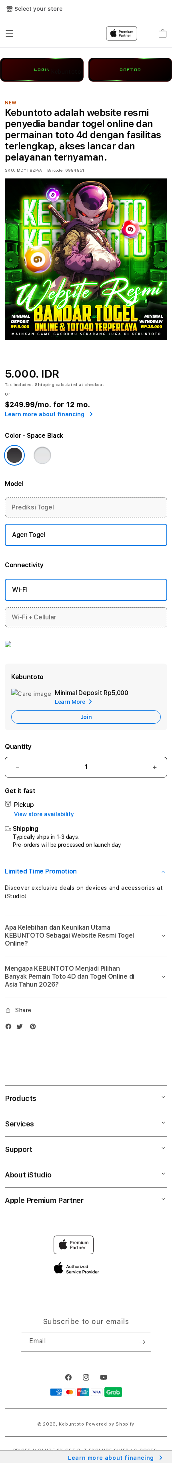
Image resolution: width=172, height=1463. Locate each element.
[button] (86, 871)
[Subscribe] (142, 1342)
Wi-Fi (19, 589)
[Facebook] (10, 1028)
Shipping (45, 384)
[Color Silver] (42, 455)
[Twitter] (21, 1028)
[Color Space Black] (14, 455)
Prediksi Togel (33, 507)
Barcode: (55, 170)
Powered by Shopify (110, 1424)
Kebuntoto (71, 1424)
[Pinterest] (34, 1028)
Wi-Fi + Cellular (34, 617)
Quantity (18, 746)
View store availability (44, 814)
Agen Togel (29, 535)
